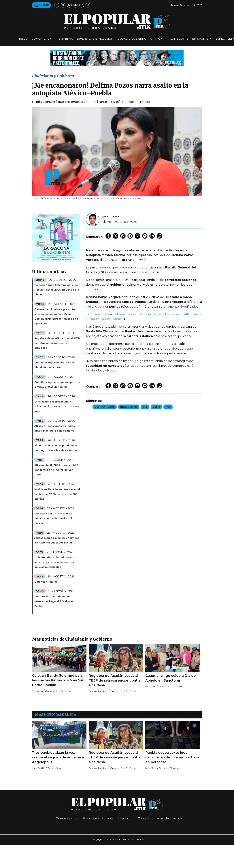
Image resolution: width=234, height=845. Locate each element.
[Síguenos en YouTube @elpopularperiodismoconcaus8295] (75, 5)
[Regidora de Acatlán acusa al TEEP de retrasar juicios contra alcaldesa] (116, 658)
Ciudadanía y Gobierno (53, 76)
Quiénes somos (67, 818)
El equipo (125, 818)
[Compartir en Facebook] (108, 236)
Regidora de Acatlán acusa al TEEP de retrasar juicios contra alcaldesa (57, 343)
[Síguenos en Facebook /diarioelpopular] (56, 5)
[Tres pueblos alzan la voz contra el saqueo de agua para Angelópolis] (59, 735)
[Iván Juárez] (92, 219)
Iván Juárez (110, 217)
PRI (145, 406)
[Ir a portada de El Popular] (117, 21)
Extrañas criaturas (46, 581)
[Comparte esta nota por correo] (137, 236)
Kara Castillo (38, 768)
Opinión (156, 38)
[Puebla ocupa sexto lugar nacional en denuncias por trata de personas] (172, 735)
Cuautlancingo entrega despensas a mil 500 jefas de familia (57, 384)
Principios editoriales (98, 818)
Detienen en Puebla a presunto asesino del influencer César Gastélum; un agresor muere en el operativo (56, 316)
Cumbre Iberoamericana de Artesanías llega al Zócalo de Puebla (53, 601)
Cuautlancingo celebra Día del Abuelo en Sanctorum (54, 365)
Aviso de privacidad (170, 818)
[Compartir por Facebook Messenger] (145, 236)
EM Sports (200, 38)
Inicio (23, 38)
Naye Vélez (150, 768)
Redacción (37, 691)
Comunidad (41, 38)
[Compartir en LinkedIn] (152, 236)
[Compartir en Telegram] (130, 236)
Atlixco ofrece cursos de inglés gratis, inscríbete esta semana (54, 428)
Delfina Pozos (104, 406)
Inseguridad (128, 406)
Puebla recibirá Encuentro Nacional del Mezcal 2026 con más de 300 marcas (57, 494)
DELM (156, 406)
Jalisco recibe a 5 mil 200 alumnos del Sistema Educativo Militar (56, 540)
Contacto (144, 818)
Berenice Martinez (98, 691)
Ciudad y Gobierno (131, 38)
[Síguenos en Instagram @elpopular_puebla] (69, 5)
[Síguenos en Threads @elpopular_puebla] (88, 5)
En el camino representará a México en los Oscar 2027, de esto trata (56, 406)
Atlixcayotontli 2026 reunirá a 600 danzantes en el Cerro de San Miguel (56, 469)
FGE (168, 406)
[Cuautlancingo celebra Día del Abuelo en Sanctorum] (172, 658)
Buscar (43, 5)
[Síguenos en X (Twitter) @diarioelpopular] (63, 5)
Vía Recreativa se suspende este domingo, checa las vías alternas (56, 448)
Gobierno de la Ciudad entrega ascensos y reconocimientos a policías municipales (54, 562)
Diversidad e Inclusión (95, 38)
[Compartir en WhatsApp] (123, 236)
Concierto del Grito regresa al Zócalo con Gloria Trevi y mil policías (53, 518)
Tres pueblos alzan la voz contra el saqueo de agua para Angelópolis (58, 757)
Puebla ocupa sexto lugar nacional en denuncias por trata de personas (172, 757)
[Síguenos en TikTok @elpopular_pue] (81, 5)
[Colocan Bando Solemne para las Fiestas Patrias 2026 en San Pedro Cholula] (59, 658)
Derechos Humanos (170, 768)
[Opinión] (117, 58)
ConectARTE (179, 38)
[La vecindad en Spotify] (56, 237)
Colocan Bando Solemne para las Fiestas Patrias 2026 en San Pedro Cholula (56, 289)
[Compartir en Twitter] (115, 236)
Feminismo (65, 38)
